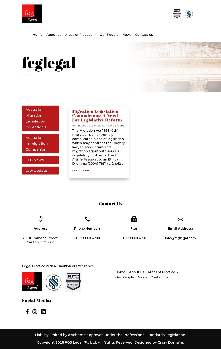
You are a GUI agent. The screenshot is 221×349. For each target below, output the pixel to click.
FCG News (35, 160)
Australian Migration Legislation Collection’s (36, 118)
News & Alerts (115, 125)
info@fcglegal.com (180, 238)
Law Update (36, 170)
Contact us (144, 35)
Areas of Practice (79, 35)
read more (80, 170)
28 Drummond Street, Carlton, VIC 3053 (40, 240)
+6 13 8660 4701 (133, 238)
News (126, 35)
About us (53, 35)
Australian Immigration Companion (37, 144)
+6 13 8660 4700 (87, 238)
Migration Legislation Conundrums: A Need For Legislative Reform (97, 115)
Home (38, 35)
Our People (109, 35)
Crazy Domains (171, 342)
